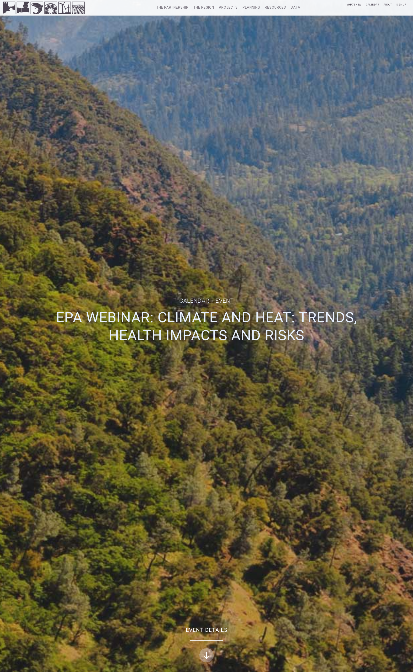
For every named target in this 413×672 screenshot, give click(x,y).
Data (295, 7)
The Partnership (172, 7)
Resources (275, 7)
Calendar (372, 4)
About (388, 4)
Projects (228, 7)
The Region (203, 7)
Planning (251, 7)
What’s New (354, 4)
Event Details (206, 630)
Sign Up (401, 4)
